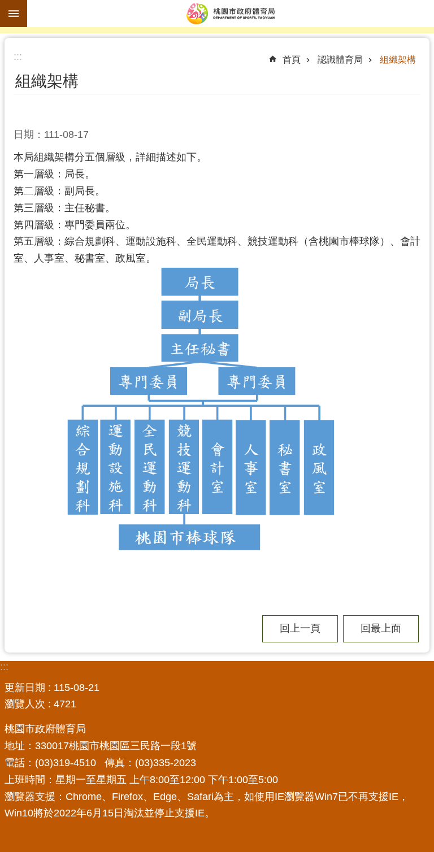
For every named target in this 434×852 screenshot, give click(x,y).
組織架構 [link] (398, 59)
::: (4, 666)
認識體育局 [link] (340, 59)
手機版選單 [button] (13, 13)
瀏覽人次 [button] (25, 704)
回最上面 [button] (381, 628)
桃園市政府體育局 (230, 13)
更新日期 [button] (25, 687)
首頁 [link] (292, 59)
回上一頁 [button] (300, 628)
